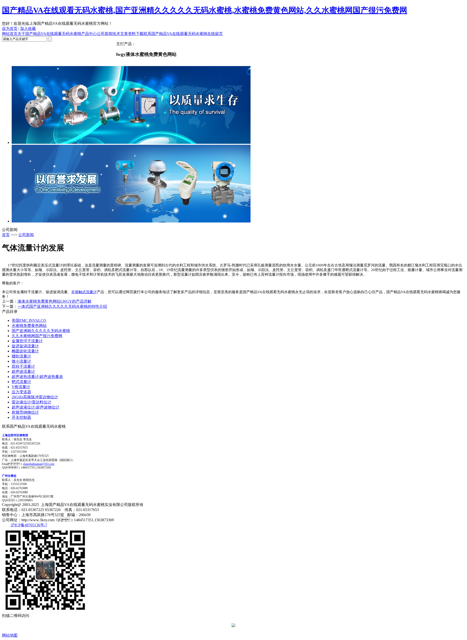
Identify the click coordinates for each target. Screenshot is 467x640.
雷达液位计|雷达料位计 (31, 402)
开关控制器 (21, 417)
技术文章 (120, 34)
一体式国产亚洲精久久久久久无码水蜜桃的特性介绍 (62, 306)
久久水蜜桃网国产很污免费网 (37, 336)
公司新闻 (104, 34)
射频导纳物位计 (25, 412)
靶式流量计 (21, 382)
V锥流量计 (21, 387)
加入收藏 (28, 28)
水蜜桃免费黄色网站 (29, 326)
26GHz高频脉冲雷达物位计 (35, 397)
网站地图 (10, 635)
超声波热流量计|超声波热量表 (37, 377)
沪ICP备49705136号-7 (29, 525)
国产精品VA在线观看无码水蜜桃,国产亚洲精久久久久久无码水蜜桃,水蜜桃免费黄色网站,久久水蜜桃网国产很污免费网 (204, 10)
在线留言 (215, 34)
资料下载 (136, 34)
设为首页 (10, 28)
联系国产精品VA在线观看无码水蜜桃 (175, 34)
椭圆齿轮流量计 (25, 351)
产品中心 (89, 34)
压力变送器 (21, 392)
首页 (6, 235)
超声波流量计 (23, 371)
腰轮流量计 (21, 356)
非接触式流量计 (84, 292)
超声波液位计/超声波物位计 (35, 407)
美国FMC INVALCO (29, 320)
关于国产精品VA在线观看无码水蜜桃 (49, 34)
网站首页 (10, 34)
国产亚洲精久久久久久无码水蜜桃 (41, 331)
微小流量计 (21, 361)
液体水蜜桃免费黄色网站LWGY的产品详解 (54, 301)
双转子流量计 (23, 366)
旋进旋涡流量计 (25, 346)
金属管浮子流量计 (27, 341)
